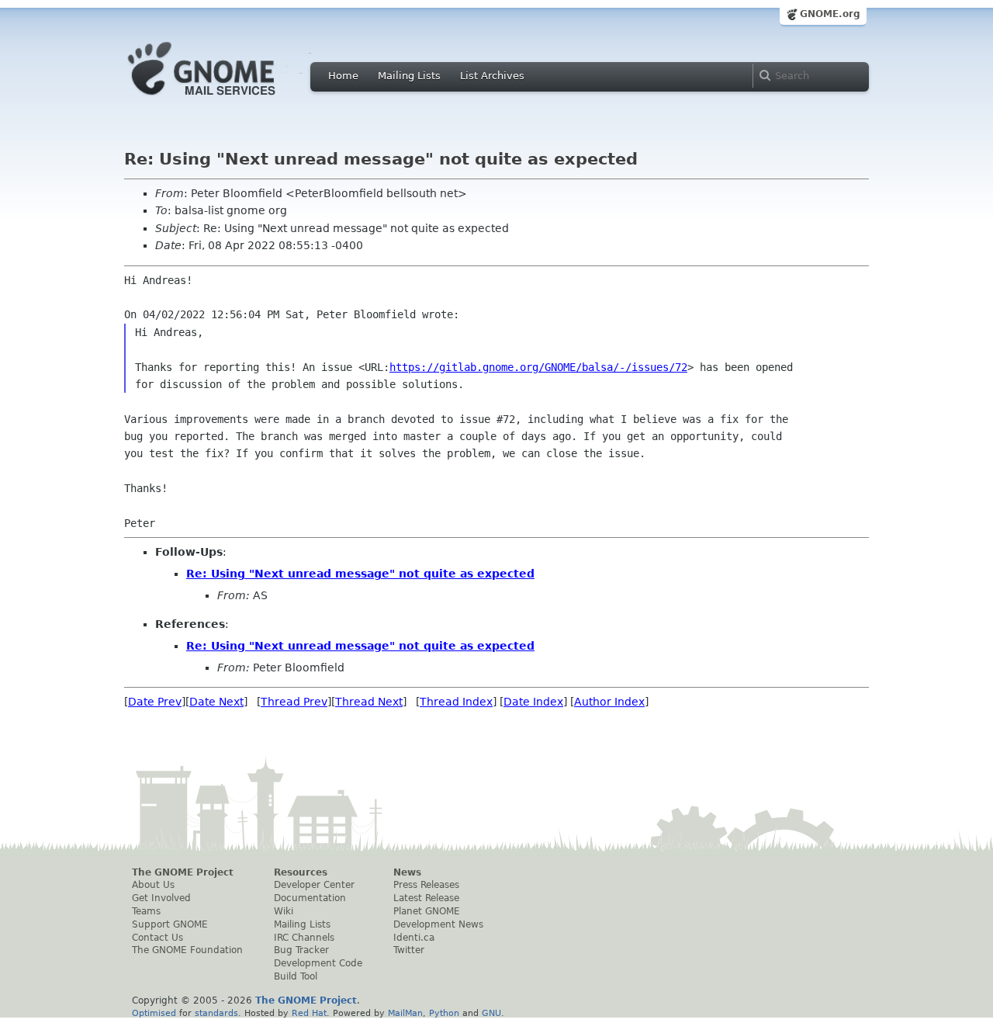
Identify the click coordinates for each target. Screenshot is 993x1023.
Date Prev (155, 701)
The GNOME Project (183, 872)
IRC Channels (304, 937)
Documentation (310, 898)
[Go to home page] (225, 99)
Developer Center (314, 884)
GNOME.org (830, 14)
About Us (153, 884)
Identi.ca (413, 937)
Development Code (318, 963)
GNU (491, 1013)
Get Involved (161, 898)
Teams (146, 911)
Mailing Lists (409, 75)
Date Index (533, 701)
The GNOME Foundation (187, 950)
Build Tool (295, 976)
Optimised (154, 1013)
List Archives (492, 75)
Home (343, 75)
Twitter (408, 950)
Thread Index (456, 701)
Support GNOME (170, 924)
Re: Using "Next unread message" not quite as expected (360, 573)
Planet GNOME (426, 911)
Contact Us (157, 937)
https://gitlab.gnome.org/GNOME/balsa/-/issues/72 (538, 367)
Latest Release (426, 898)
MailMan (405, 1013)
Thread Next (369, 701)
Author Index (609, 701)
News (407, 872)
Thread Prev (294, 701)
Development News (438, 924)
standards (216, 1013)
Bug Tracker (301, 950)
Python (444, 1013)
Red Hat (309, 1013)
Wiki (283, 911)
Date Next (216, 701)
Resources (300, 872)
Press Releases (426, 884)
